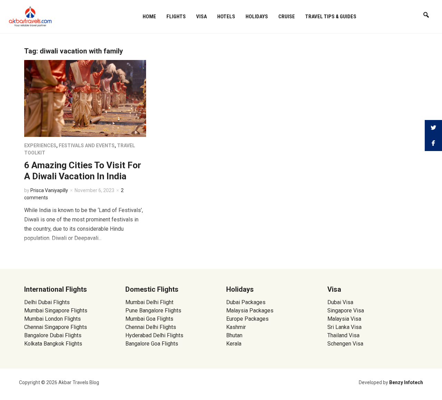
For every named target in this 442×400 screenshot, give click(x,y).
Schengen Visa (345, 343)
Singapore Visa (345, 310)
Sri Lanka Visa (345, 327)
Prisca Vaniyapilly (49, 190)
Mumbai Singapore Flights (55, 310)
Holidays (257, 16)
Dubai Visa (340, 302)
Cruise (286, 16)
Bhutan (234, 335)
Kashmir (236, 327)
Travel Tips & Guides (330, 16)
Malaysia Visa (344, 319)
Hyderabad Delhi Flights (154, 335)
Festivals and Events (87, 145)
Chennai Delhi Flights (150, 327)
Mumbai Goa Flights (149, 319)
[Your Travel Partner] (30, 16)
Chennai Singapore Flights (55, 327)
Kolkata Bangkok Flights (53, 343)
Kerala (233, 343)
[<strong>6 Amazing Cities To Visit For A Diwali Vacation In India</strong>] (85, 98)
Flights (176, 16)
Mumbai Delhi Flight (149, 302)
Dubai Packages (246, 302)
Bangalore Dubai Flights (52, 335)
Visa (201, 16)
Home (149, 16)
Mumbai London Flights (52, 319)
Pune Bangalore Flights (153, 310)
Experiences (40, 145)
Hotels (226, 16)
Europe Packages (247, 319)
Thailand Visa (343, 335)
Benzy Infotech (406, 382)
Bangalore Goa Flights (151, 343)
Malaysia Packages (249, 310)
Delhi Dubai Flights (47, 302)
